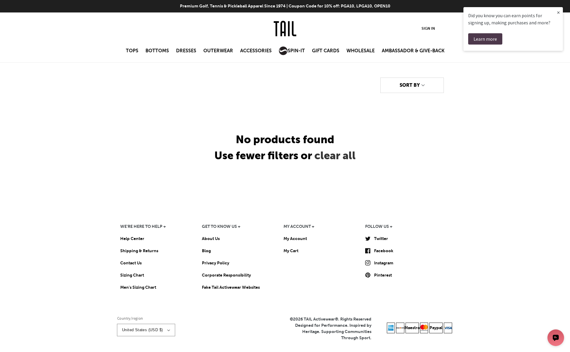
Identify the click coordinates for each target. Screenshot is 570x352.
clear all (335, 155)
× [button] (558, 12)
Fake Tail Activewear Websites (231, 287)
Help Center (132, 238)
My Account (295, 238)
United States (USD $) (142, 330)
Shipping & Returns (139, 251)
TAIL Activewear (319, 319)
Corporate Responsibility (226, 275)
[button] (132, 52)
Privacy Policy (215, 263)
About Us (211, 238)
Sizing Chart (132, 275)
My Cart (291, 251)
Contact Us (131, 263)
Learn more (485, 39)
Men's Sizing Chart (138, 287)
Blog (206, 251)
